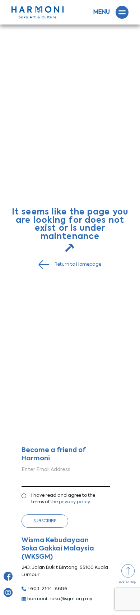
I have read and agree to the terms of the (63, 499)
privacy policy (74, 502)
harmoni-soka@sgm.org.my (59, 599)
